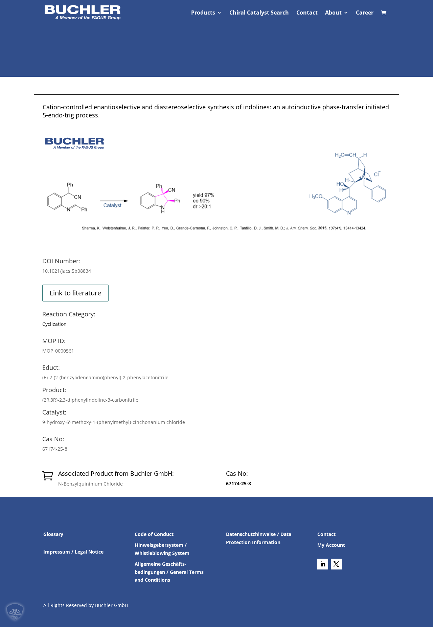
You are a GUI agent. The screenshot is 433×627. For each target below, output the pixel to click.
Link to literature (75, 292)
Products (203, 13)
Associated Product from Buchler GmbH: (116, 473)
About (333, 13)
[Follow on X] (336, 564)
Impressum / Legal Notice (73, 551)
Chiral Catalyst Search (259, 13)
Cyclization (54, 324)
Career (364, 13)
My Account (331, 545)
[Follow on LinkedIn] (322, 564)
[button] (15, 612)
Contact (307, 13)
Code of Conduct (154, 534)
